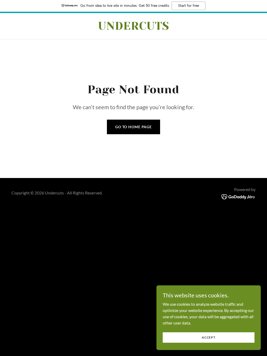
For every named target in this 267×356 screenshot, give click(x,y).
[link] (133, 28)
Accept (208, 337)
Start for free (188, 6)
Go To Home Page (133, 127)
